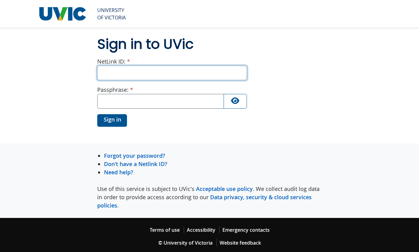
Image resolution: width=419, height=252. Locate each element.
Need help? (118, 172)
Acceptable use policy (224, 188)
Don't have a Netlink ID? (135, 164)
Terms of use (165, 230)
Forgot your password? (134, 155)
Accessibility (201, 230)
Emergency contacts (246, 230)
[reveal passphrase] (235, 101)
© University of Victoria (185, 242)
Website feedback (240, 242)
